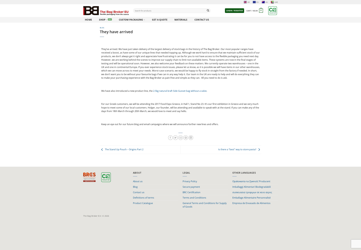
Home (88, 19)
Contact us (201, 19)
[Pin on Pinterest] (185, 137)
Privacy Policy (190, 181)
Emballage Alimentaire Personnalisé (251, 197)
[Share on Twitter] (175, 137)
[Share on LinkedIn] (191, 137)
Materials (180, 19)
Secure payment (191, 186)
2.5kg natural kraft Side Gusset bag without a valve (180, 90)
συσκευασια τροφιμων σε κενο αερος (252, 192)
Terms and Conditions (194, 197)
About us (138, 181)
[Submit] (208, 10)
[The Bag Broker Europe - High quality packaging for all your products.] (106, 10)
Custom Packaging (131, 19)
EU (257, 2)
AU (266, 2)
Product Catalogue (143, 203)
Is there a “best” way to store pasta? (237, 149)
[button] (234, 10)
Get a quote (159, 19)
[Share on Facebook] (170, 137)
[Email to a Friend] (180, 137)
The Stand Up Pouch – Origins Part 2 (123, 149)
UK (248, 2)
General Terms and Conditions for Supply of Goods (205, 205)
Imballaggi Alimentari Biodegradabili (251, 186)
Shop (102, 19)
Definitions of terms (143, 197)
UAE (276, 2)
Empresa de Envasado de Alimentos (251, 203)
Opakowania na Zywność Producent (251, 181)
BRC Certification (191, 192)
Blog (102, 28)
